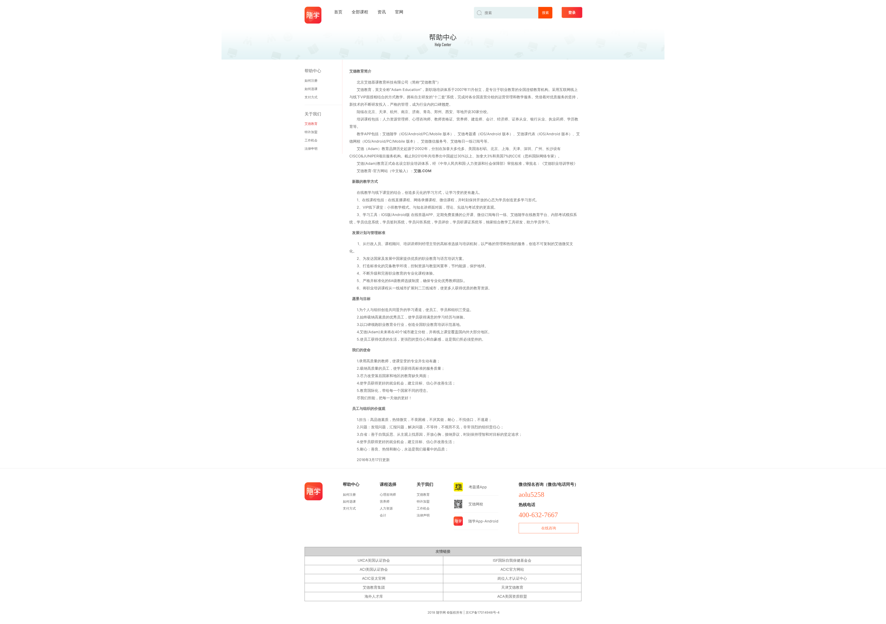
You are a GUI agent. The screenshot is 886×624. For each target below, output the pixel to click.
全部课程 (360, 11)
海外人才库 (374, 596)
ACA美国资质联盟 (512, 596)
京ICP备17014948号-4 (483, 612)
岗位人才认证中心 (512, 578)
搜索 (545, 12)
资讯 (381, 11)
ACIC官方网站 (512, 569)
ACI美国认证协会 (374, 569)
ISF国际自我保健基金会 (512, 560)
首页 (338, 11)
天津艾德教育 (512, 587)
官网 (399, 11)
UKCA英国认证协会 (374, 560)
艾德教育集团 (374, 587)
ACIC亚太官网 (374, 578)
